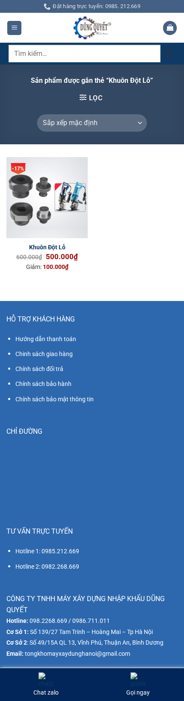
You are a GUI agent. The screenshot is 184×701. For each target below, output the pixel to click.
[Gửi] (169, 53)
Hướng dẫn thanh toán (45, 339)
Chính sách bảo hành (43, 383)
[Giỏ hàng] (170, 28)
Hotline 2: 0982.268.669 (47, 566)
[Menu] (14, 28)
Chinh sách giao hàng (44, 353)
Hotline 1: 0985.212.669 (47, 551)
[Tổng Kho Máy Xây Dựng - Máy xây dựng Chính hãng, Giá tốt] (92, 28)
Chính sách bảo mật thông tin (54, 399)
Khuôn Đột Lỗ (47, 247)
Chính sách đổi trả (39, 368)
